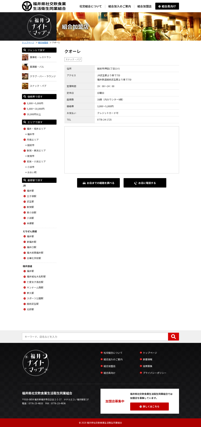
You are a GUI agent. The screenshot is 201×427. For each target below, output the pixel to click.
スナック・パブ (38, 85)
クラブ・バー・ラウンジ (43, 76)
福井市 (30, 134)
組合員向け (169, 6)
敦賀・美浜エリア (36, 150)
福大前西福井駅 (35, 252)
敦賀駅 (30, 207)
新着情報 (147, 359)
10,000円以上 (34, 114)
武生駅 (30, 201)
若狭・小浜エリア (36, 161)
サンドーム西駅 (35, 287)
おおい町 (32, 172)
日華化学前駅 (34, 258)
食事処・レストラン (40, 57)
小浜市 (30, 167)
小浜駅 (30, 218)
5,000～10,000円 (35, 108)
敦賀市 (30, 156)
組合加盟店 (144, 6)
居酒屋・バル (37, 66)
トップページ (28, 42)
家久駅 (30, 293)
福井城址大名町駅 (36, 276)
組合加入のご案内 (119, 6)
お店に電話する (147, 183)
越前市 (30, 145)
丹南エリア (33, 139)
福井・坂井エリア (36, 128)
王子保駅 (31, 196)
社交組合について (90, 6)
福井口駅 (31, 247)
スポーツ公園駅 (35, 298)
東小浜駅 (31, 212)
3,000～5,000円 (35, 103)
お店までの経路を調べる (100, 183)
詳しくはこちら (151, 406)
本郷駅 (30, 223)
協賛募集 (147, 366)
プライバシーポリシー (154, 372)
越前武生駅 (33, 303)
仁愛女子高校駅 (35, 282)
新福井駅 (31, 241)
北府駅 (30, 309)
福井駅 (30, 190)
